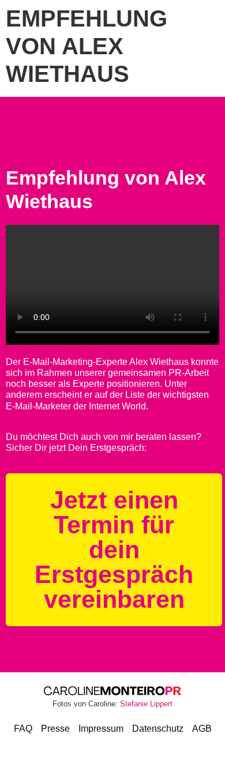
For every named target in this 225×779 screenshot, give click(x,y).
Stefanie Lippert (146, 703)
